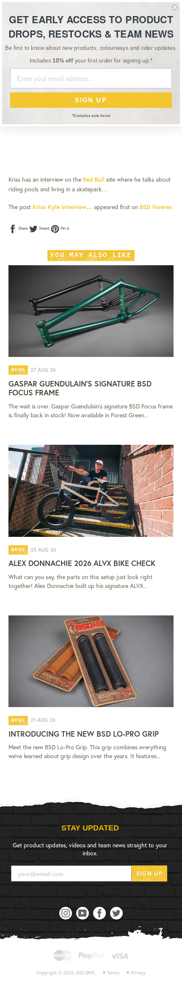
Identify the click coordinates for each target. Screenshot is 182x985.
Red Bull (94, 179)
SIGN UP (149, 873)
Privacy (138, 973)
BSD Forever (156, 207)
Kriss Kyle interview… (62, 207)
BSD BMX (85, 973)
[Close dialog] (175, 7)
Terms (113, 973)
